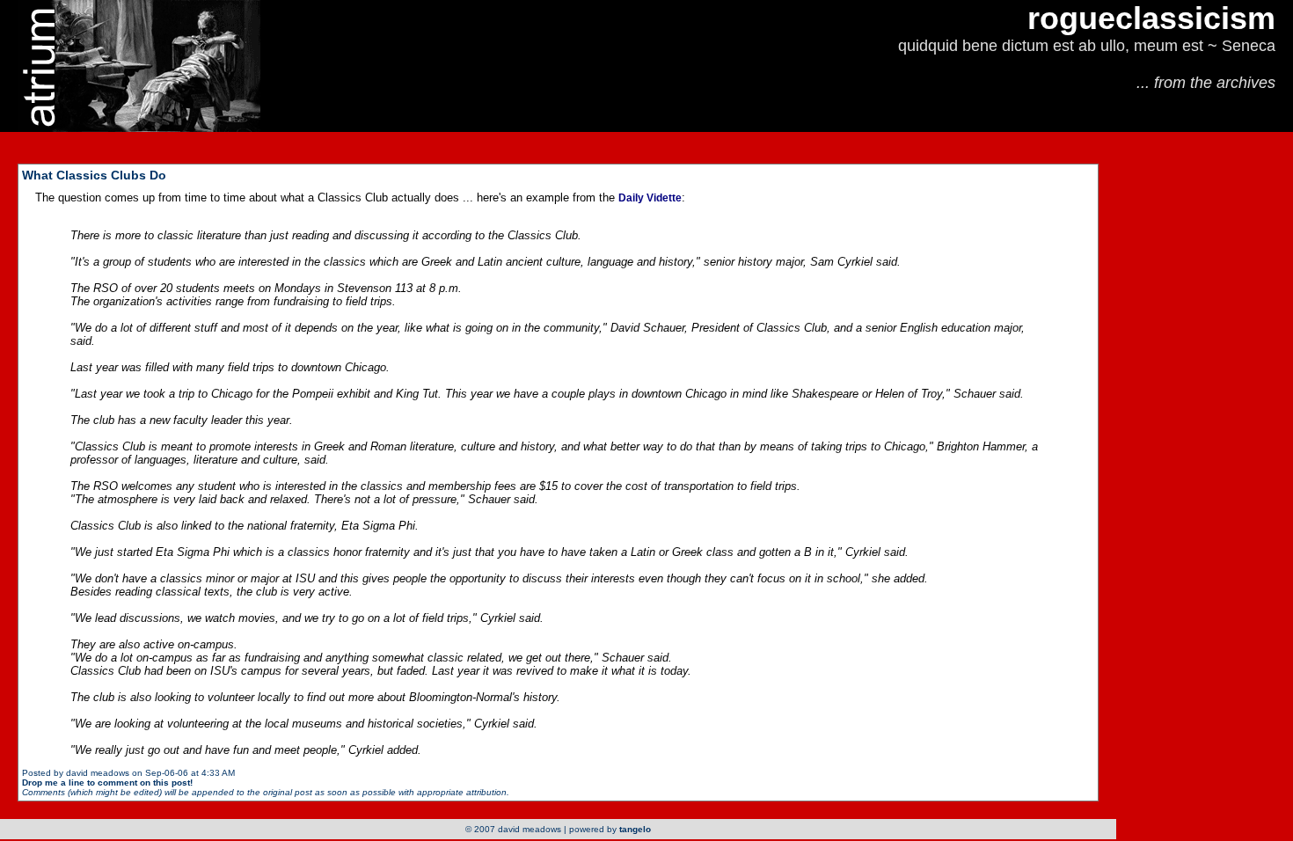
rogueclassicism (1151, 18)
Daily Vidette (650, 198)
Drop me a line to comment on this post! (107, 782)
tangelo (635, 829)
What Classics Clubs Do (94, 175)
